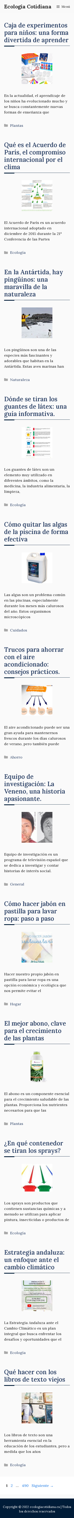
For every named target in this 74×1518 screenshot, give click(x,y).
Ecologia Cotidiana (27, 6)
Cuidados (18, 630)
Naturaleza (20, 379)
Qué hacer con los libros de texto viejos (34, 1375)
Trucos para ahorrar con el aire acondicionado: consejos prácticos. (34, 661)
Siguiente (43, 1485)
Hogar (15, 1004)
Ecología (18, 252)
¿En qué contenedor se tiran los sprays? (33, 1146)
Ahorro (16, 757)
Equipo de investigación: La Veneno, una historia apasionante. (34, 788)
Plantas (16, 125)
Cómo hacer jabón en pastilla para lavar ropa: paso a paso (35, 911)
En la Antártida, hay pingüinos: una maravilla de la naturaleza (33, 283)
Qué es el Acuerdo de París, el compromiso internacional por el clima (35, 156)
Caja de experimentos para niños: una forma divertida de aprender (36, 32)
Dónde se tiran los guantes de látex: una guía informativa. (35, 406)
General (17, 884)
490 (26, 1485)
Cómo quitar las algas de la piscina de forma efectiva (36, 531)
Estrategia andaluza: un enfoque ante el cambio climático (34, 1259)
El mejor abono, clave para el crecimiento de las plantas (35, 1030)
